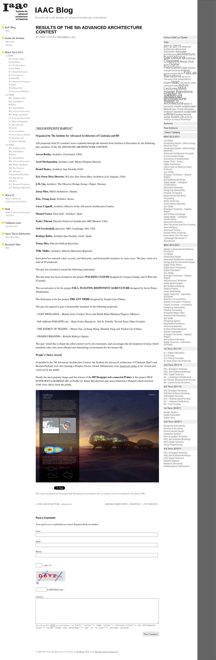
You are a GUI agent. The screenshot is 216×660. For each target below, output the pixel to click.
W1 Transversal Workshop (19, 91)
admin (42, 37)
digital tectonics (188, 67)
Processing (169, 198)
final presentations (182, 79)
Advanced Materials (173, 326)
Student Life (177, 117)
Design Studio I (171, 412)
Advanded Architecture (175, 53)
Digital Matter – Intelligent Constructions (175, 183)
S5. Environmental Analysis (19, 134)
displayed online (128, 366)
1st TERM (9, 55)
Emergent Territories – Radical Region (178, 175)
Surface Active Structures (175, 328)
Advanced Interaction (175, 50)
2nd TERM (9, 95)
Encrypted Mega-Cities (174, 312)
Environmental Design (174, 155)
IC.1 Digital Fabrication (18, 71)
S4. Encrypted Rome (17, 131)
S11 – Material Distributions (176, 401)
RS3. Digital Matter (16, 108)
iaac (175, 81)
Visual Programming (173, 444)
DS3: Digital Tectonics (174, 458)
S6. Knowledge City (16, 138)
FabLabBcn (168, 79)
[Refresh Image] (37, 583)
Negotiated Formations (174, 323)
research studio (182, 111)
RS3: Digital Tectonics (174, 441)
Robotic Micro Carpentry (175, 232)
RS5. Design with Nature (18, 114)
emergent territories (172, 70)
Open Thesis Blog (12, 237)
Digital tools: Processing (175, 267)
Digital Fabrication (173, 65)
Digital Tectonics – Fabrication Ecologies (177, 295)
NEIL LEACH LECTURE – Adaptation (54, 504)
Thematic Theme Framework (106, 651)
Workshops (185, 119)
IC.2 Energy (169, 355)
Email (38, 541)
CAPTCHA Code (55, 589)
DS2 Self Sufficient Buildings (177, 393)
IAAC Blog (54, 10)
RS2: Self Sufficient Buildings (177, 439)
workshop (176, 119)
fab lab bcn (186, 76)
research (168, 111)
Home (7, 30)
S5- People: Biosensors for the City (180, 379)
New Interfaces (170, 227)
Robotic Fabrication (173, 331)
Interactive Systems (172, 433)
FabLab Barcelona (180, 74)
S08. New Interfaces (16, 168)
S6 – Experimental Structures (177, 382)
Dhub (191, 61)
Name (38, 531)
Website (39, 551)
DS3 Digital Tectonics (173, 395)
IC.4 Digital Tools (16, 88)
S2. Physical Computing (18, 121)
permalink (91, 493)
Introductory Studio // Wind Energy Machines (179, 149)
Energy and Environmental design (179, 262)
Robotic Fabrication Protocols (177, 301)
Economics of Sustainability (176, 158)
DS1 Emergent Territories (175, 390)
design (184, 61)
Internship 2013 (11, 226)
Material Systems (171, 460)
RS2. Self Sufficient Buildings (177, 371)
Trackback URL (138, 493)
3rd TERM (9, 145)
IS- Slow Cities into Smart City (177, 360)
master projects (182, 106)
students (188, 116)
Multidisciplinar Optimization (177, 466)
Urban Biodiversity (172, 291)
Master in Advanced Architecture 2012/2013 (178, 250)
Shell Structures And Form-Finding (179, 224)
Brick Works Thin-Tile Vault (176, 235)
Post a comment (104, 493)
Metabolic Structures (173, 463)
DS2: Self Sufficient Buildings (177, 455)
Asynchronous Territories (175, 280)
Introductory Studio (172, 256)
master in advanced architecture (175, 95)
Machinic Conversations (175, 298)
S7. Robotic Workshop (17, 141)
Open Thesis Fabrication (183, 109)
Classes (171, 61)
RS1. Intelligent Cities (17, 98)
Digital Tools (169, 417)
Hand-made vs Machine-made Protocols (178, 168)
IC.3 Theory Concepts (174, 358)
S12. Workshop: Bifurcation (19, 187)
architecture (186, 53)
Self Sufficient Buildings (174, 179)
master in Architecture (173, 102)
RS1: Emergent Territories (175, 436)
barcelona (174, 56)
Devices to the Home (173, 428)
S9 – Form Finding (172, 404)
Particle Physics (171, 288)
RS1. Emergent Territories (175, 368)
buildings (190, 58)
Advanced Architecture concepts (178, 259)
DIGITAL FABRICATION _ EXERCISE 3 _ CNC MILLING (132, 504)
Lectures (171, 88)
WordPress (80, 651)
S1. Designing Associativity (19, 118)
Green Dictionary (171, 200)
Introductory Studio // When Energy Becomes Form (179, 144)
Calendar (9, 45)
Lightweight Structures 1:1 (175, 238)
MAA (7, 248)
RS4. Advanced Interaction (19, 111)
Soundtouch (169, 240)
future (167, 82)
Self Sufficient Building (174, 285)
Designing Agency (172, 320)
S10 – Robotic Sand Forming (177, 398)
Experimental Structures (175, 195)
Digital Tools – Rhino (173, 161)
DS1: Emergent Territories (175, 452)
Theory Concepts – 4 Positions (178, 304)
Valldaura (168, 119)
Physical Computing (173, 192)
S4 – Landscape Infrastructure (177, 377)
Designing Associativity (174, 190)
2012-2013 (172, 45)
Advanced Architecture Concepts (179, 153)
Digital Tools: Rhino (173, 264)
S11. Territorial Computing (19, 184)
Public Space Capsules (174, 203)
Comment (39, 597)
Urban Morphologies (173, 283)
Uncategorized (65, 493)
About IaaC (10, 41)
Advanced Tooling (172, 229)
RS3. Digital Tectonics (174, 374)
